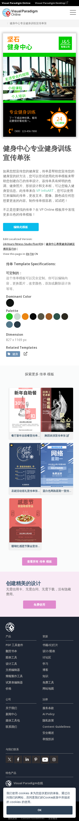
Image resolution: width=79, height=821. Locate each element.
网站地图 (48, 688)
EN (27, 254)
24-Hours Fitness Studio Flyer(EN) (23, 244)
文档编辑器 (13, 670)
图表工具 (11, 657)
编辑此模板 (21, 227)
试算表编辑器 (14, 682)
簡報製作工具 (14, 676)
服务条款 (48, 708)
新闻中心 (11, 714)
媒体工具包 (13, 720)
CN (36, 254)
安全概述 (48, 733)
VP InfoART (45, 190)
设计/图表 (49, 651)
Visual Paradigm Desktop (50, 2)
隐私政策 (48, 720)
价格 (8, 688)
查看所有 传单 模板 (39, 561)
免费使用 (39, 604)
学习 (45, 664)
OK (40, 810)
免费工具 (48, 682)
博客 (45, 670)
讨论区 (47, 657)
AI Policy (49, 714)
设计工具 (11, 664)
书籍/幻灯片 (50, 645)
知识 (45, 676)
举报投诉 (48, 739)
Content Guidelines (56, 727)
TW (32, 254)
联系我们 (11, 727)
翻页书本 (11, 651)
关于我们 (11, 708)
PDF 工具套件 (14, 645)
